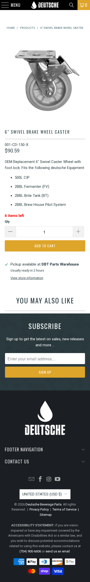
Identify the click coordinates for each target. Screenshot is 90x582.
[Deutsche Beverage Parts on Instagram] (49, 479)
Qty (7, 221)
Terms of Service (64, 509)
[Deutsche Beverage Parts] (45, 5)
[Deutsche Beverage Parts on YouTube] (58, 479)
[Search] (71, 5)
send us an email (58, 551)
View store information (26, 278)
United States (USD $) (42, 494)
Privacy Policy (39, 509)
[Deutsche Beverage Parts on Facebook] (40, 479)
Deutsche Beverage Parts (44, 504)
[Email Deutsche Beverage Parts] (32, 479)
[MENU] (2, 5)
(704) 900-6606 (30, 551)
